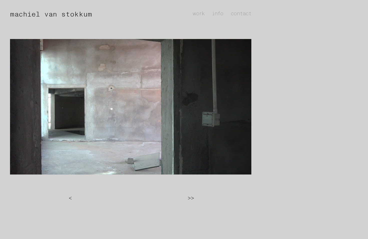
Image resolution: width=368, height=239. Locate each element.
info (217, 13)
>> (191, 198)
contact (241, 13)
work (199, 13)
